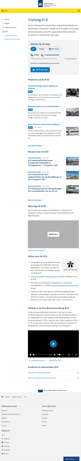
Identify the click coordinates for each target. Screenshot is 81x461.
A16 (6, 31)
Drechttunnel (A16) (11, 36)
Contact (4, 425)
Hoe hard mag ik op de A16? (39, 373)
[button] (54, 49)
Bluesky (6, 453)
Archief (44, 425)
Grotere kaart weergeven (36, 250)
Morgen (42, 49)
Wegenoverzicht (10, 27)
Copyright (45, 414)
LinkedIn (6, 442)
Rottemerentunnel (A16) (12, 39)
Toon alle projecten (35, 146)
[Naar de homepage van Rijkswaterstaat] (40, 4)
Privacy (44, 421)
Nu (33, 49)
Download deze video (37, 360)
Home (7, 19)
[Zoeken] (78, 10)
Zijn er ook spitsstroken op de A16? (42, 378)
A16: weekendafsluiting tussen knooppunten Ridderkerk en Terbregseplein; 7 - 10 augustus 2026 (42, 163)
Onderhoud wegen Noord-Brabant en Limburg (43, 87)
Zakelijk (4, 418)
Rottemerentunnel (52, 276)
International (6, 421)
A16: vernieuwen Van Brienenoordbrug (43, 124)
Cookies (44, 418)
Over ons (4, 410)
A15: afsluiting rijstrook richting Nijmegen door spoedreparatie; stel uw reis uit (45, 189)
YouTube (6, 446)
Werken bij (10, 414)
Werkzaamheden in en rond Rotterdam (43, 106)
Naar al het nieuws (34, 200)
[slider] (40, 355)
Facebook (7, 438)
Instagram (7, 450)
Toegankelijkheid (47, 410)
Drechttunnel (38, 276)
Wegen (7, 23)
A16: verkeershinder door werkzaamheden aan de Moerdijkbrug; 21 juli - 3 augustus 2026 (44, 177)
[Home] (2, 397)
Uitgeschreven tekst (55, 360)
